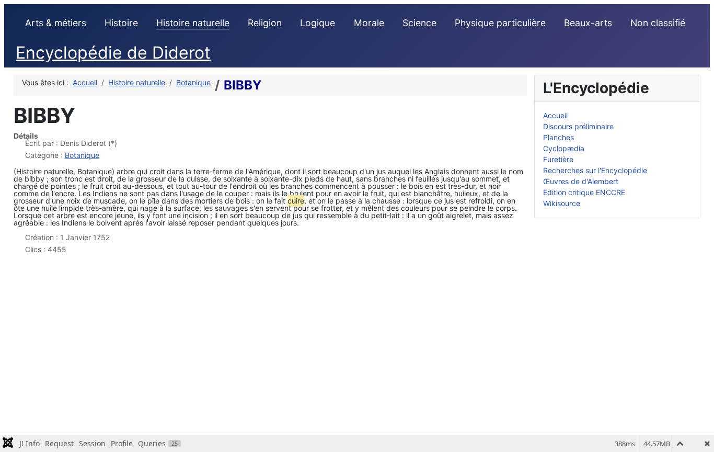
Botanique (82, 155)
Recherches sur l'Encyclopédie (595, 170)
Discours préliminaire (578, 126)
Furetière (558, 159)
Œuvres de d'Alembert (580, 181)
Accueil (555, 115)
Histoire (121, 22)
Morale (369, 22)
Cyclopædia (563, 148)
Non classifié (657, 22)
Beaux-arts (588, 22)
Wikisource (561, 203)
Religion (265, 22)
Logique (317, 22)
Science (419, 22)
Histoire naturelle (192, 22)
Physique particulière (500, 22)
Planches (558, 137)
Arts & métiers (55, 22)
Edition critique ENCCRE (584, 192)
